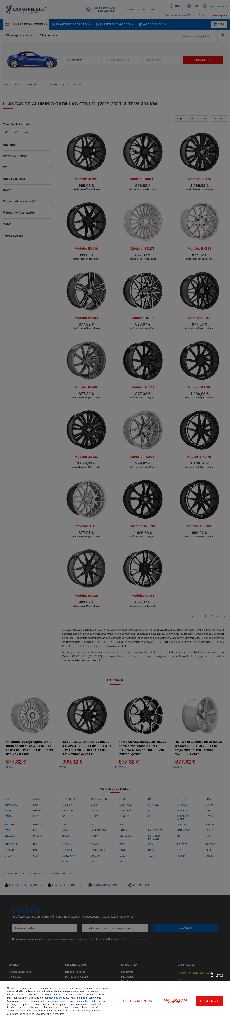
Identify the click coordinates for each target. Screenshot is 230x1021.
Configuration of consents (175, 1001)
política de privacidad (58, 997)
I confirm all (209, 1001)
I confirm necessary (137, 1001)
